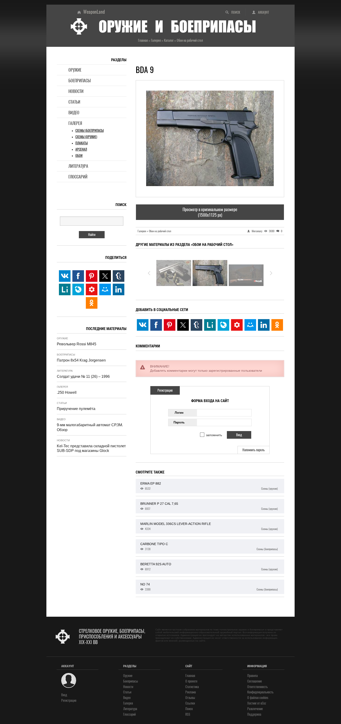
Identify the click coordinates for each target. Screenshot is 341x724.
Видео (73, 112)
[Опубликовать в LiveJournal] (223, 325)
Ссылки (190, 703)
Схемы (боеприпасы (89, 130)
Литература (78, 166)
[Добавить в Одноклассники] (277, 325)
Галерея (75, 123)
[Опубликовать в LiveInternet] (210, 325)
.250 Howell (67, 392)
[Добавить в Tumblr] (196, 325)
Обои (79, 155)
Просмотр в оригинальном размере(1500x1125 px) (210, 212)
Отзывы (190, 697)
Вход (64, 695)
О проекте (191, 681)
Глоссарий (77, 177)
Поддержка (254, 714)
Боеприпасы (79, 80)
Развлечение (255, 709)
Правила (252, 675)
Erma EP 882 (209, 486)
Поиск (235, 12)
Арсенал (81, 149)
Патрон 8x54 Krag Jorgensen (81, 360)
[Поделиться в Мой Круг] (237, 325)
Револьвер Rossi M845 (76, 344)
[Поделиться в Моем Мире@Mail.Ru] (250, 325)
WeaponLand (94, 12)
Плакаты (81, 143)
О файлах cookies (257, 697)
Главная (190, 675)
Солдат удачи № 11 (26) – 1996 (83, 376)
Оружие (74, 70)
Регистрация (165, 390)
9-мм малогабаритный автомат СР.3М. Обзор (90, 427)
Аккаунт (263, 12)
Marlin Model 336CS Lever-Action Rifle (209, 526)
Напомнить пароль (253, 450)
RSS (187, 714)
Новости (76, 91)
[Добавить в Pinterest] (169, 325)
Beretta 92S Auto (209, 566)
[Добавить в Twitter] (183, 325)
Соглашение (254, 681)
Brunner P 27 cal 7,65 (209, 506)
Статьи (74, 102)
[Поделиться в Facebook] (156, 325)
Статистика (192, 687)
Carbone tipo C (209, 546)
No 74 (209, 586)
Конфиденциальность (260, 692)
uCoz (263, 703)
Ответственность (257, 687)
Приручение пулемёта (76, 409)
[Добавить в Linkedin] (264, 325)
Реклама (190, 692)
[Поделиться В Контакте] (142, 325)
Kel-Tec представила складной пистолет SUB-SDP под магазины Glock (91, 448)
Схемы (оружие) (86, 137)
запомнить (214, 435)
